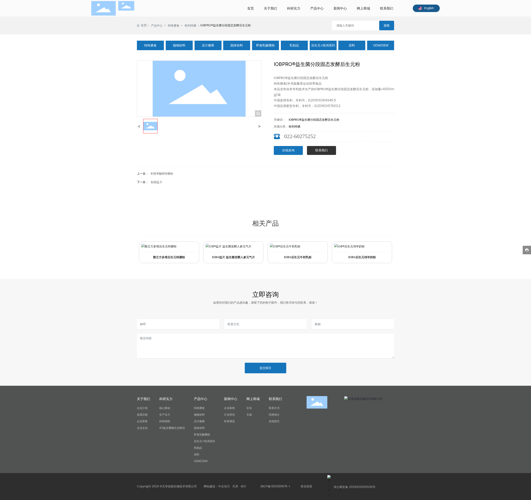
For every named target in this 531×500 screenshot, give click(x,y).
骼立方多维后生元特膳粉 (169, 257)
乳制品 (294, 45)
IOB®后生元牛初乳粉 (298, 257)
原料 (352, 45)
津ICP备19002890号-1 (275, 486)
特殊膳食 (173, 25)
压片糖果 (208, 45)
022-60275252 (300, 136)
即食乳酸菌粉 (265, 45)
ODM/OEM (380, 45)
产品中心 (157, 25)
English (429, 8)
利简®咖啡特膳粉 (162, 173)
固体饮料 (236, 45)
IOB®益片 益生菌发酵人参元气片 (233, 257)
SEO (243, 486)
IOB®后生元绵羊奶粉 (362, 257)
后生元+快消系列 (323, 45)
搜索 (387, 25)
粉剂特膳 (190, 25)
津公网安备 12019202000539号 (354, 487)
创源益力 (156, 182)
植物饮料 (179, 45)
